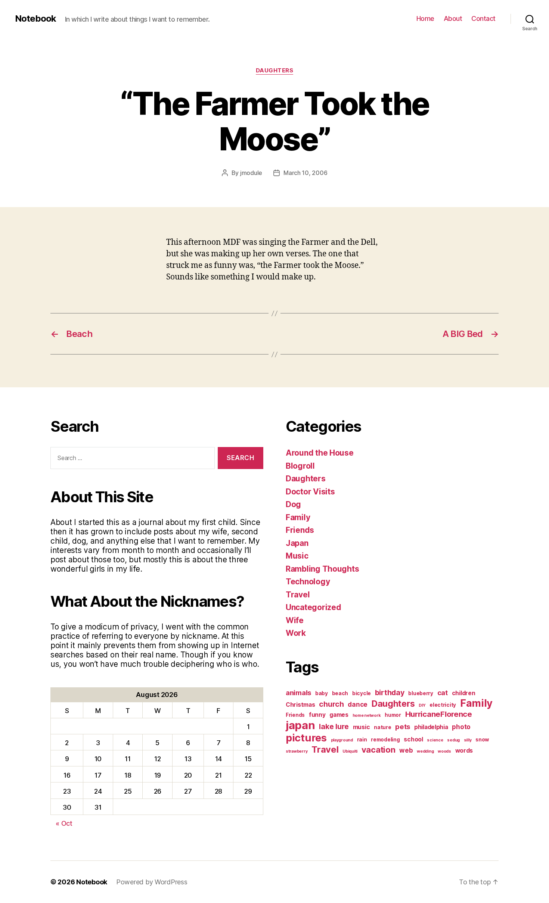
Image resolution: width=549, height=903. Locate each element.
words (464, 750)
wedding (425, 751)
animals (298, 692)
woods (444, 751)
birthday (389, 692)
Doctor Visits (310, 491)
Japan (297, 543)
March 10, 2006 (305, 172)
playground (342, 740)
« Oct (64, 823)
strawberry (296, 751)
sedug (453, 740)
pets (402, 726)
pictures (306, 738)
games (338, 714)
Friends (300, 530)
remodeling (385, 740)
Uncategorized (313, 607)
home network (367, 715)
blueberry (420, 693)
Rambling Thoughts (322, 569)
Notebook (35, 18)
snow (482, 740)
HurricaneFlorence (438, 714)
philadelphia (431, 727)
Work (296, 633)
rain (362, 740)
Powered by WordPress (151, 882)
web (406, 750)
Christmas (300, 704)
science (435, 740)
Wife (295, 620)
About (453, 18)
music (361, 727)
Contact (483, 18)
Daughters (275, 70)
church (331, 704)
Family (298, 517)
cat (442, 692)
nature (382, 727)
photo (461, 727)
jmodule (251, 172)
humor (393, 715)
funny (317, 714)
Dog (293, 504)
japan (300, 725)
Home (425, 18)
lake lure (334, 726)
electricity (442, 705)
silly (468, 740)
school (413, 739)
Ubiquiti (349, 751)
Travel (298, 594)
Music (297, 555)
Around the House (320, 452)
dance (357, 704)
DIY (422, 705)
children (463, 693)
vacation (379, 749)
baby (321, 693)
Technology (308, 581)
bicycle (361, 693)
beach (340, 693)
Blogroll (300, 466)
